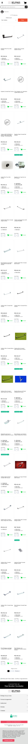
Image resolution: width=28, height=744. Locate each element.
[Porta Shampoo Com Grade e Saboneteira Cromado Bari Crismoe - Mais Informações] (7, 251)
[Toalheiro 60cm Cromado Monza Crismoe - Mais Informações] (20, 293)
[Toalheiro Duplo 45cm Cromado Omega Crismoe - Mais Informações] (20, 508)
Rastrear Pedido (8, 695)
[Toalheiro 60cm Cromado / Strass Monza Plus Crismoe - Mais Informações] (20, 336)
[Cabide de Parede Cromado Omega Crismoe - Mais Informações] (20, 550)
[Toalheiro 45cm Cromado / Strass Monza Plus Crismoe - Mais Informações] (7, 379)
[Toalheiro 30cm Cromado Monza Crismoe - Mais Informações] (7, 336)
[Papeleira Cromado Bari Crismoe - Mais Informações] (7, 79)
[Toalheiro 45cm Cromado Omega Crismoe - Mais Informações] (7, 550)
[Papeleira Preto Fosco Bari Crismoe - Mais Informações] (7, 37)
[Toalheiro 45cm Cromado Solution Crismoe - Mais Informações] (20, 37)
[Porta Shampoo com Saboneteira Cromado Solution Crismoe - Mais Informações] (20, 636)
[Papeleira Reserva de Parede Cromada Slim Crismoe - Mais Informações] (20, 379)
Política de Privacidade (10, 737)
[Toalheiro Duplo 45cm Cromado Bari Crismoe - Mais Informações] (20, 251)
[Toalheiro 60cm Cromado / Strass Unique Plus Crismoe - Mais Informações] (7, 508)
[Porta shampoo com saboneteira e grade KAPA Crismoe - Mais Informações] (20, 79)
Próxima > (17, 671)
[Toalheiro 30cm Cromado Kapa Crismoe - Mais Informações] (7, 593)
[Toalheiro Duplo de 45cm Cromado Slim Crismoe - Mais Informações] (7, 465)
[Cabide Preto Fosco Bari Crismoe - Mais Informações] (7, 165)
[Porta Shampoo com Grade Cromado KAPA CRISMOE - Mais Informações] (7, 636)
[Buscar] (26, 7)
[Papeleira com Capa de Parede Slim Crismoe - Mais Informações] (20, 465)
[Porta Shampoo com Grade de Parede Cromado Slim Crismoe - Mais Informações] (20, 422)
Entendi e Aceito (8, 740)
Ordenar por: (9, 17)
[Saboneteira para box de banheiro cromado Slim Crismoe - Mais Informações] (7, 422)
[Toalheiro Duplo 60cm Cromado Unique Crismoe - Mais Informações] (7, 208)
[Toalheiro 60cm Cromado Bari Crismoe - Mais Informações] (7, 293)
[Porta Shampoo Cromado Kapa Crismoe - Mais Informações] (20, 593)
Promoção (17, 154)
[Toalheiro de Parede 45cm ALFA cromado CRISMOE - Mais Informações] (20, 208)
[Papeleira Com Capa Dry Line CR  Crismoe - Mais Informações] (20, 165)
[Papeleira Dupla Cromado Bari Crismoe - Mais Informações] (20, 122)
